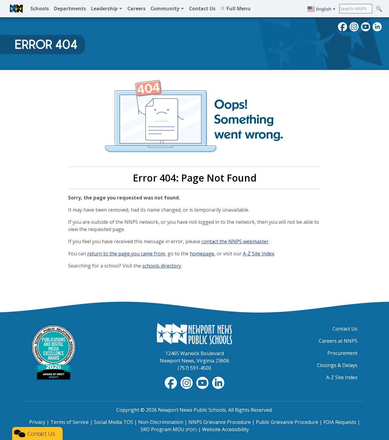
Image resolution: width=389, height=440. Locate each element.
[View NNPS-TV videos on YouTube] (203, 382)
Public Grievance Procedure (287, 422)
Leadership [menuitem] (105, 8)
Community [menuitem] (165, 8)
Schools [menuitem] (39, 8)
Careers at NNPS (338, 341)
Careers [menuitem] (136, 8)
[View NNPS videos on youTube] (365, 26)
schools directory (161, 265)
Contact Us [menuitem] (202, 8)
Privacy (37, 422)
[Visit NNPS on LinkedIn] (377, 26)
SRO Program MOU (168, 429)
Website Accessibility (225, 429)
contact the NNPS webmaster (235, 241)
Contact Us (344, 328)
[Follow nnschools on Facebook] (342, 26)
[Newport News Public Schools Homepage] (194, 333)
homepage (202, 253)
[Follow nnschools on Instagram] (354, 26)
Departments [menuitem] (70, 8)
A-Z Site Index (258, 253)
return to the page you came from (126, 253)
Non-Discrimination (160, 422)
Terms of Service (69, 422)
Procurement (342, 353)
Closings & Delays (337, 365)
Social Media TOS (113, 422)
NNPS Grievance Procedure (219, 422)
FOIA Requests (339, 422)
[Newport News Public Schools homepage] (16, 8)
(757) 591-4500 (194, 368)
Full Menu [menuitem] (238, 8)
